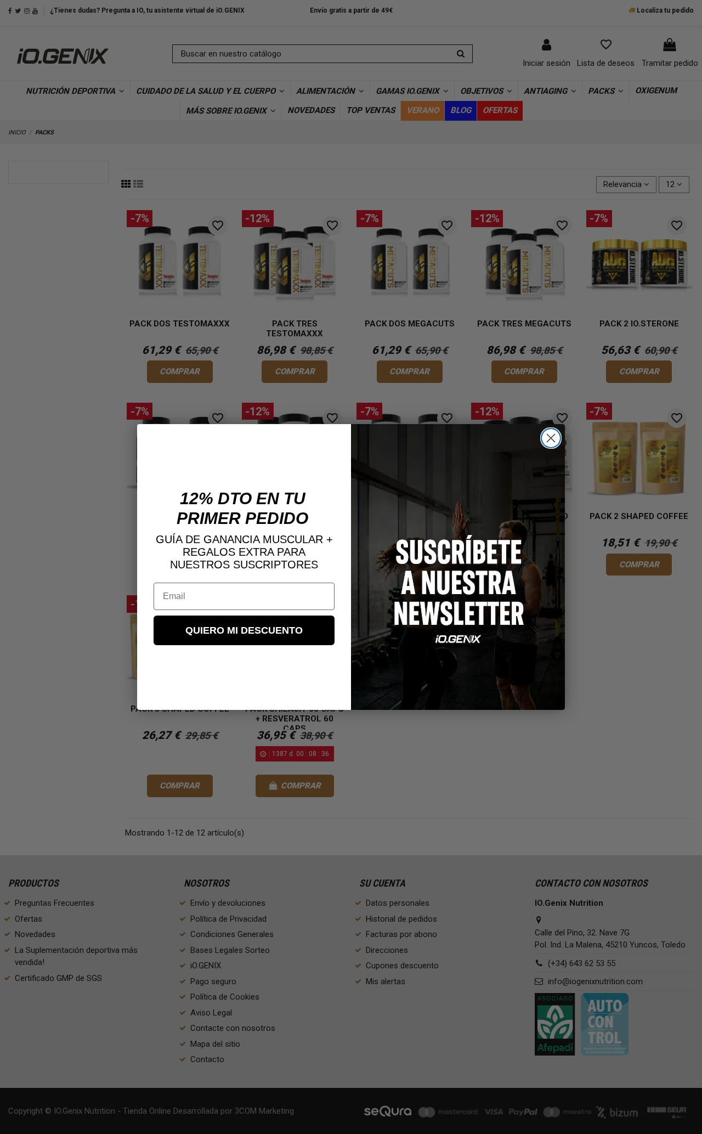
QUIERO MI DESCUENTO (244, 630)
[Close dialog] (551, 438)
